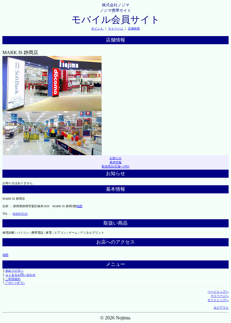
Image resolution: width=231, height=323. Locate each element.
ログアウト (221, 307)
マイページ (116, 28)
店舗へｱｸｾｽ (121, 166)
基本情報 (115, 162)
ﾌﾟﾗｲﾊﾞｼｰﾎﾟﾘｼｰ (15, 283)
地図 (79, 206)
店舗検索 (134, 28)
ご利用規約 (12, 279)
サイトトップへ (218, 300)
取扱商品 (108, 166)
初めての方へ (14, 270)
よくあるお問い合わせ (20, 274)
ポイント (97, 28)
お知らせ (115, 158)
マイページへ (220, 295)
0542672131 (20, 213)
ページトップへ (218, 291)
